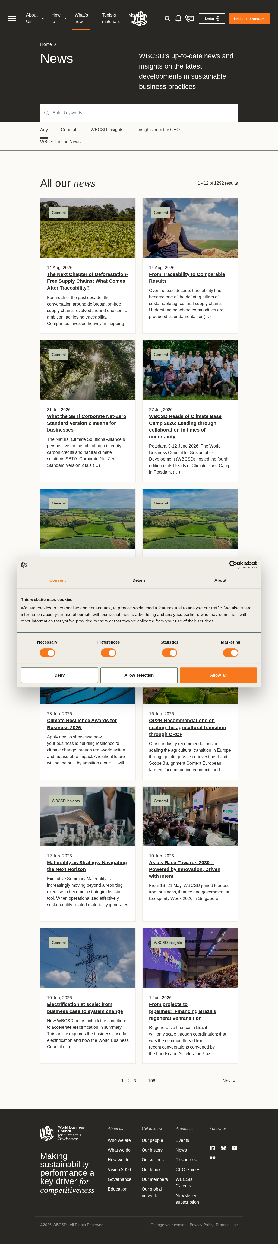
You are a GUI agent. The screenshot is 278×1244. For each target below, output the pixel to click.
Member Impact (136, 18)
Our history (152, 1150)
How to (56, 18)
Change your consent (169, 1225)
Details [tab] (139, 580)
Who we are (119, 1140)
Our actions (153, 1160)
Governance (119, 1179)
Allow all (218, 675)
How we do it (120, 1160)
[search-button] (167, 18)
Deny (59, 675)
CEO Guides (188, 1169)
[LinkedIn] (212, 1148)
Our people (152, 1140)
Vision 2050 (119, 1169)
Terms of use (227, 1225)
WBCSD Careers (184, 1182)
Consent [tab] (57, 580)
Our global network (152, 1192)
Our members (155, 1179)
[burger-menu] (12, 18)
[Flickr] (212, 1158)
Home (46, 44)
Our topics (151, 1169)
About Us (31, 18)
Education (117, 1189)
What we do (119, 1150)
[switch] (108, 652)
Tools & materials (111, 18)
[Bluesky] (223, 1148)
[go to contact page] (189, 18)
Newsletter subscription (187, 1198)
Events (182, 1140)
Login (209, 18)
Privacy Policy (201, 1225)
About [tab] (220, 580)
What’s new (81, 18)
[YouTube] (234, 1148)
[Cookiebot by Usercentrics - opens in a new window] (233, 565)
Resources (186, 1160)
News (181, 1150)
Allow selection (139, 675)
